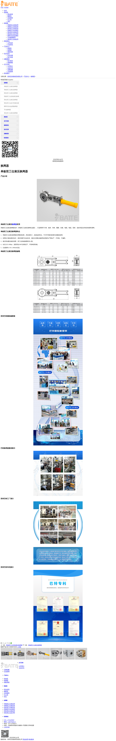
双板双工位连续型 (12, 30)
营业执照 (25, 739)
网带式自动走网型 (12, 35)
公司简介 (10, 66)
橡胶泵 (9, 16)
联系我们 (7, 73)
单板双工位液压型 (12, 26)
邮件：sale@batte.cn (10, 722)
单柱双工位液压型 (12, 39)
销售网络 (10, 62)
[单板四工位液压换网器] (31, 659)
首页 (5, 10)
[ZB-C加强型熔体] (69, 659)
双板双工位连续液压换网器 (12, 96)
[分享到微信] (11, 643)
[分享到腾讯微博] (7, 643)
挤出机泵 (10, 14)
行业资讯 (10, 44)
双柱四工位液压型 (12, 32)
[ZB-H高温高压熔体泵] (81, 659)
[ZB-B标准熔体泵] (56, 659)
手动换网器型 (11, 37)
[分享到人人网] (9, 643)
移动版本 (31, 739)
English (6, 7)
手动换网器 (7, 109)
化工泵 (9, 19)
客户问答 (10, 57)
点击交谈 (7, 727)
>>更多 (19, 647)
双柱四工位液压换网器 (11, 99)
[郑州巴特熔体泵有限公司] (10, 6)
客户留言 (10, 60)
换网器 (6, 23)
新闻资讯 (7, 41)
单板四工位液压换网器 (11, 86)
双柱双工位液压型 (12, 28)
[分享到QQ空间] (3, 643)
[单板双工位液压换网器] (44, 659)
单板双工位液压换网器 (11, 89)
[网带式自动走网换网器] (19, 659)
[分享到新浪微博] (5, 643)
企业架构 (10, 71)
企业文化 (10, 68)
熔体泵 (6, 12)
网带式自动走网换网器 (11, 106)
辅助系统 (10, 52)
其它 (8, 21)
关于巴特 (7, 64)
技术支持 (7, 53)
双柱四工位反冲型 (12, 34)
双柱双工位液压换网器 (11, 93)
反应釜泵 (10, 17)
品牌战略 (10, 69)
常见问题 (10, 55)
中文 (2, 7)
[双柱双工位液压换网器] (7, 659)
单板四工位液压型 (12, 25)
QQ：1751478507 (9, 720)
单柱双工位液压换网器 (11, 113)
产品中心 (7, 46)
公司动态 (10, 43)
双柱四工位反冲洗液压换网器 (13, 103)
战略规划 (7, 59)
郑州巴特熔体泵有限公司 (14, 76)
